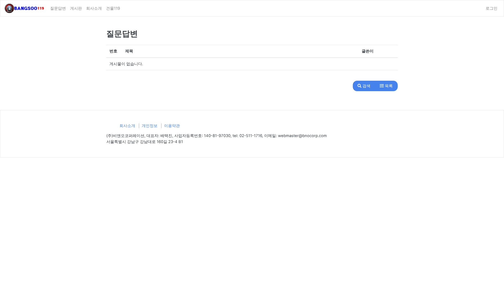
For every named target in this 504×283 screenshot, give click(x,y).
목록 (388, 86)
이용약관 (172, 125)
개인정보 (150, 125)
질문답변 (58, 8)
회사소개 (94, 8)
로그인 (491, 8)
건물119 (113, 8)
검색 (365, 86)
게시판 (76, 8)
